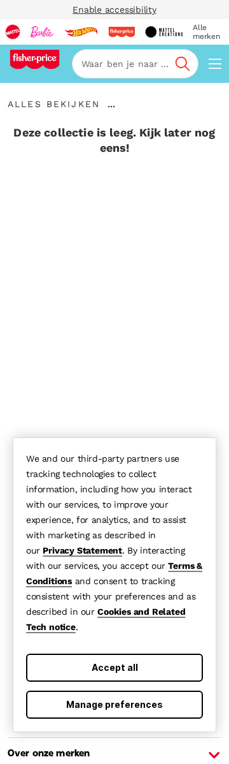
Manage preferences (114, 704)
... (111, 104)
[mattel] (12, 32)
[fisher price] (121, 32)
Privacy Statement (82, 550)
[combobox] (135, 63)
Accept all (115, 667)
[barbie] (42, 32)
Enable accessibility (114, 9)
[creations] (164, 32)
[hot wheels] (81, 32)
